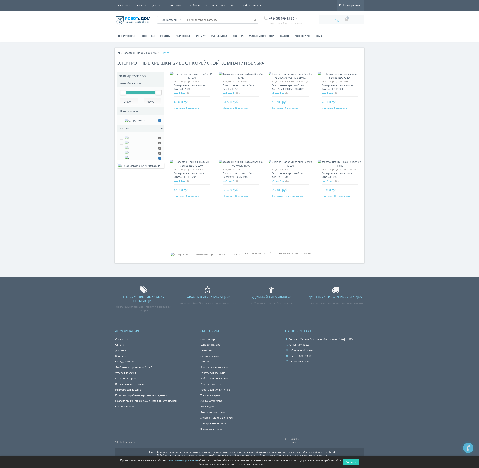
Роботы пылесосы (211, 384)
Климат (200, 36)
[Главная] (118, 52)
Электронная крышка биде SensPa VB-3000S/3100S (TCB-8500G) (288, 88)
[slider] (123, 92)
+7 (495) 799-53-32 (299, 344)
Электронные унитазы (213, 423)
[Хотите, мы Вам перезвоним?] (468, 448)
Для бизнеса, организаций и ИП (206, 5)
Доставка (157, 5)
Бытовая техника (210, 344)
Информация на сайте (128, 389)
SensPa (140, 120)
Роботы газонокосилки (214, 367)
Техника (238, 36)
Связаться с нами (125, 406)
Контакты (175, 5)
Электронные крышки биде (216, 417)
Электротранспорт (211, 429)
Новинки (148, 36)
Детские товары (209, 356)
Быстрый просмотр (191, 78)
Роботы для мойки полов (215, 389)
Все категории (126, 36)
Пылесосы (183, 36)
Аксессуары (302, 36)
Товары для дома (210, 395)
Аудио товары (208, 339)
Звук (319, 36)
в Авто (284, 36)
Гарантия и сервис (126, 378)
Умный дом (219, 36)
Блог (234, 5)
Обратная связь (252, 5)
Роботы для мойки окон (214, 378)
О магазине (123, 5)
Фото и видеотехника (212, 412)
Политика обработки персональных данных (141, 395)
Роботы (165, 36)
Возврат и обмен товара (129, 384)
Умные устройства (261, 36)
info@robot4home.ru (301, 350)
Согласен (351, 462)
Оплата (141, 5)
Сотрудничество (124, 361)
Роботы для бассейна (212, 372)
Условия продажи (125, 372)
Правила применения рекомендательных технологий (146, 401)
